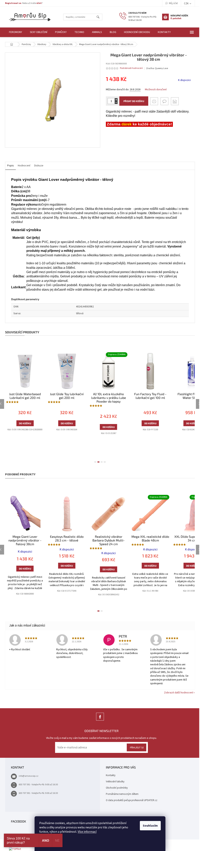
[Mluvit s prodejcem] (164, 101)
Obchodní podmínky (117, 788)
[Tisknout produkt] (154, 101)
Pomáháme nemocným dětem (122, 794)
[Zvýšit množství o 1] (116, 99)
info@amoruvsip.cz (28, 776)
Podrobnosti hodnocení (131, 68)
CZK (186, 3)
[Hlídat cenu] (175, 101)
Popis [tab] (10, 166)
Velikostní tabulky (115, 781)
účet (39, 3)
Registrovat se (13, 3)
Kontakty (110, 775)
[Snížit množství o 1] (116, 102)
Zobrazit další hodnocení (178, 693)
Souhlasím (150, 825)
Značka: (157, 68)
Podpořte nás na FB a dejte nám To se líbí (100, 720)
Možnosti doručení (156, 89)
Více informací (87, 832)
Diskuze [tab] (38, 166)
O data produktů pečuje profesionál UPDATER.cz (131, 800)
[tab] (95, 461)
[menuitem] (15, 32)
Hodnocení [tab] (24, 166)
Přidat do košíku (133, 101)
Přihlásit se (137, 747)
